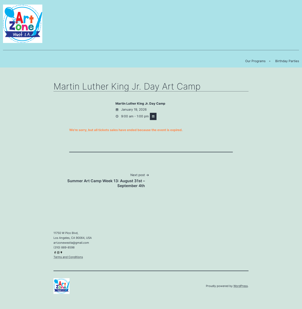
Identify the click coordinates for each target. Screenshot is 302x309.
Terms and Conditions (68, 257)
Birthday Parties (287, 61)
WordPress (240, 286)
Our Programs (255, 61)
